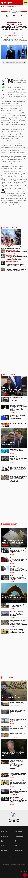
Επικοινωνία (11, 858)
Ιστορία (18, 841)
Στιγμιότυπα (19, 846)
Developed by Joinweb (22, 871)
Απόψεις (5, 836)
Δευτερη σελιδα (9, 677)
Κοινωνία (19, 831)
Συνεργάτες (19, 850)
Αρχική (5, 831)
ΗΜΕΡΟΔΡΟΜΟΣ (9, 35)
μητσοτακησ (24, 206)
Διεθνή (5, 850)
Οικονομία (6, 846)
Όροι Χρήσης (12, 856)
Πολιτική (5, 841)
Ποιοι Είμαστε (5, 856)
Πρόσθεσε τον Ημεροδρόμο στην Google (15, 62)
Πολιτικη (18, 22)
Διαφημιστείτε (18, 858)
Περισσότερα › (24, 527)
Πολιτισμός (19, 836)
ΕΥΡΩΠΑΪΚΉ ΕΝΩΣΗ (14, 206)
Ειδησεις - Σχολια (11, 22)
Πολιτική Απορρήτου (21, 856)
